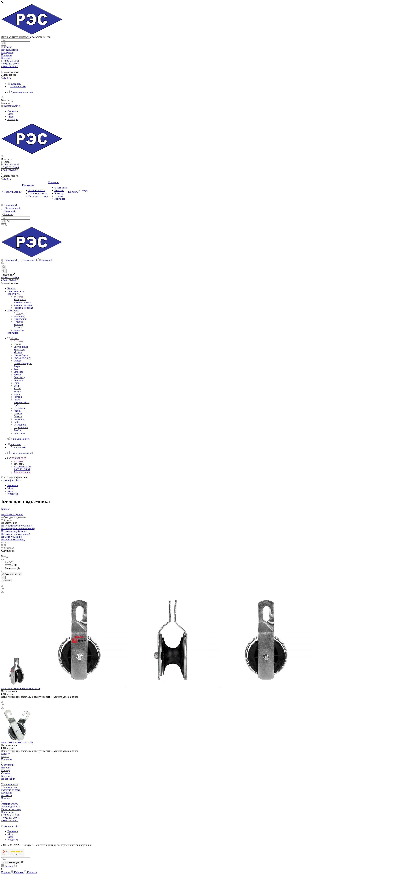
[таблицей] (7, 542)
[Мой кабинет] (2, 263)
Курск (17, 394)
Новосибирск (21, 355)
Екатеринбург (21, 346)
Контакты (6, 776)
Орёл (16, 405)
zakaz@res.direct (12, 106)
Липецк (18, 397)
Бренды (5, 756)
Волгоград (19, 377)
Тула (16, 369)
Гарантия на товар (11, 790)
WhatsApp (12, 119)
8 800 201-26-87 (9, 66)
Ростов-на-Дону (22, 358)
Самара (17, 360)
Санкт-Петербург (23, 363)
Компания (19, 316)
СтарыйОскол (21, 427)
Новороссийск (21, 402)
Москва (18, 352)
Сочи (16, 422)
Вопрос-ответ (8, 812)
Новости (5, 767)
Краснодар (19, 349)
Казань (17, 388)
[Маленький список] (2, 545)
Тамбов (18, 430)
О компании (7, 765)
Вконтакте (12, 111)
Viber (10, 114)
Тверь (17, 366)
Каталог (5, 753)
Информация (8, 778)
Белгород (18, 371)
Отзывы (5, 773)
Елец (16, 385)
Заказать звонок (22, 472)
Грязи (16, 383)
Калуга (17, 391)
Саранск (18, 413)
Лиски (17, 399)
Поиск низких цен (10, 862)
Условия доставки (10, 787)
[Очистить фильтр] (3, 577)
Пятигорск (19, 408)
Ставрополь (20, 424)
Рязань (17, 410)
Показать (6, 581)
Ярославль (19, 433)
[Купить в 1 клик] (2, 589)
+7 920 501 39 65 (10, 61)
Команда (5, 770)
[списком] (5, 542)
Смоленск (19, 419)
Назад (20, 296)
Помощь (5, 798)
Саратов (18, 416)
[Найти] (3, 44)
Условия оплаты (9, 784)
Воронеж (18, 380)
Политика (6, 795)
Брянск (17, 374)
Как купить (20, 299)
